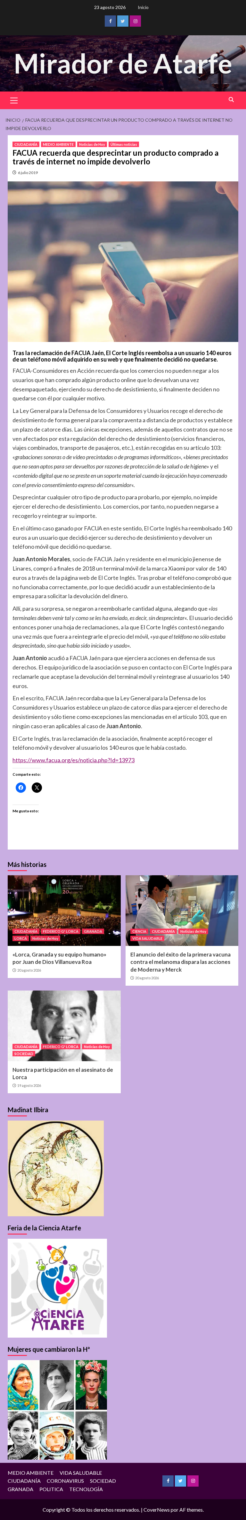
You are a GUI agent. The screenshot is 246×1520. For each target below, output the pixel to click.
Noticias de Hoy (92, 144)
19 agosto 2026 (29, 1085)
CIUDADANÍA (25, 144)
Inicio (143, 7)
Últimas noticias (124, 144)
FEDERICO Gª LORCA (60, 931)
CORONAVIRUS (65, 1481)
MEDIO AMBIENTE (58, 144)
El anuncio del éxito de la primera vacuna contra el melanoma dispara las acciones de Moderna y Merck (180, 962)
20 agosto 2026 (29, 970)
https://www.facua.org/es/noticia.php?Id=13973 (73, 760)
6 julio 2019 (28, 172)
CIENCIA (139, 931)
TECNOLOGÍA (86, 1489)
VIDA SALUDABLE (147, 938)
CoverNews (157, 1510)
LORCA (20, 938)
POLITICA (51, 1489)
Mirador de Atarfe (123, 63)
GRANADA (93, 931)
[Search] (231, 99)
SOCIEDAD (23, 1054)
